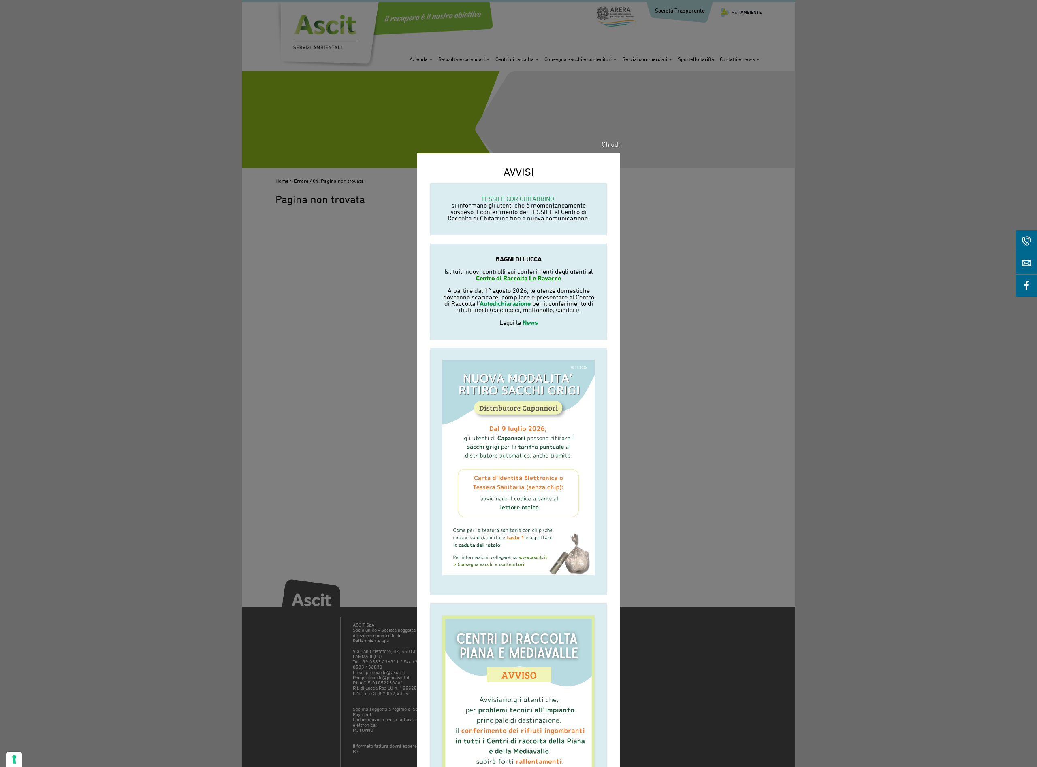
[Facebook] (1026, 286)
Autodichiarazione (505, 303)
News (530, 322)
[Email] (1026, 263)
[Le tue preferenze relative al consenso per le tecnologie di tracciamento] (14, 759)
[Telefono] (1026, 241)
